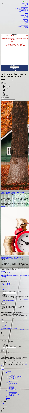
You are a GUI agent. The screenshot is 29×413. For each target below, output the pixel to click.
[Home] (13, 65)
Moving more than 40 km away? (21, 8)
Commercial (13, 275)
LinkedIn (7, 93)
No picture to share (5, 97)
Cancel (2, 98)
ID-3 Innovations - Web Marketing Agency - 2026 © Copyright (14, 329)
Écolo (22, 275)
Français (16, 65)
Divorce (26, 5)
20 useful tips (25, 19)
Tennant (26, 13)
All (1, 275)
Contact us (26, 29)
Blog (27, 31)
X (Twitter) (8, 88)
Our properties (25, 3)
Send (2, 350)
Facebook (8, 86)
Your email (5, 345)
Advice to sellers (24, 21)
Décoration (18, 275)
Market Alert (25, 27)
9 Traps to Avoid (24, 10)
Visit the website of (9, 328)
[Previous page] (2, 272)
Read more (3, 206)
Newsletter (5, 340)
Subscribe (3, 303)
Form (4, 294)
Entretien (25, 275)
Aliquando (4, 275)
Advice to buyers (24, 7)
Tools (27, 22)
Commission (25, 20)
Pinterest (7, 90)
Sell (27, 14)
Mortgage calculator (24, 23)
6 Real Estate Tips (15, 67)
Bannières (8, 275)
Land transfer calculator (23, 26)
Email (7, 95)
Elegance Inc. (3, 277)
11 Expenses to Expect (23, 11)
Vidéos (26, 28)
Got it (2, 321)
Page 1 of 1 (5, 272)
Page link (5, 295)
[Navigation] (11, 65)
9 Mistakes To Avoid (24, 15)
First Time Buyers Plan (23, 9)
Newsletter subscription (8, 341)
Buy (27, 4)
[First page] (1, 272)
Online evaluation (24, 25)
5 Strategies (26, 17)
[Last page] (9, 272)
